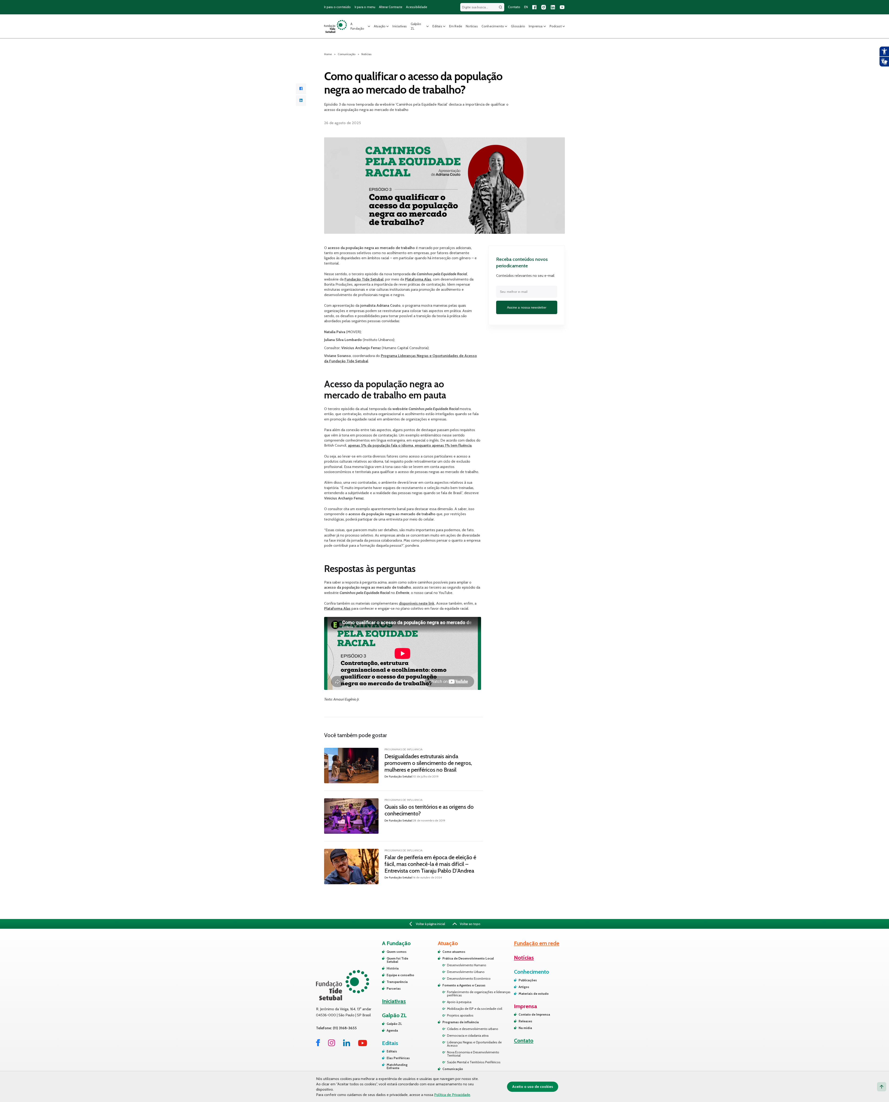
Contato (514, 7)
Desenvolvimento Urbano (466, 971)
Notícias (472, 26)
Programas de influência (460, 1022)
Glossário (518, 26)
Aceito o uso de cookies (532, 1086)
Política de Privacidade (452, 1095)
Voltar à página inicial (430, 923)
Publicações (528, 980)
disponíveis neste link (416, 603)
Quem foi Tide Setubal (397, 960)
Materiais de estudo (534, 993)
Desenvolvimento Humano (466, 965)
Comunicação (452, 1068)
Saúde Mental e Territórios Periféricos (474, 1062)
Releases (525, 1021)
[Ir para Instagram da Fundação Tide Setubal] (331, 1045)
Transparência (397, 981)
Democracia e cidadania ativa (467, 1035)
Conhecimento (493, 26)
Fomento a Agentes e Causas (463, 985)
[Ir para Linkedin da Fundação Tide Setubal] (346, 1045)
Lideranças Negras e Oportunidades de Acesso (474, 1044)
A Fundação (357, 26)
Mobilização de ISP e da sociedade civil (474, 1008)
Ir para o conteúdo (337, 7)
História (393, 968)
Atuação (379, 26)
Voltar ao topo (469, 923)
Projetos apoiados (460, 1015)
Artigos (524, 986)
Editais (437, 26)
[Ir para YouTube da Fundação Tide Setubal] (362, 1045)
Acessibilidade (416, 7)
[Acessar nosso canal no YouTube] (562, 7)
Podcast (556, 26)
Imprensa (536, 26)
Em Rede (455, 26)
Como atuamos (453, 951)
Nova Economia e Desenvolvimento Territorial (473, 1054)
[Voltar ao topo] (881, 1086)
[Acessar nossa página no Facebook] (534, 7)
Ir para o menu (365, 7)
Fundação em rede (536, 943)
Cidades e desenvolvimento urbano (472, 1028)
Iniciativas (399, 26)
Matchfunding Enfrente (397, 1066)
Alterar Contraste (390, 7)
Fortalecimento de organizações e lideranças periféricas (478, 993)
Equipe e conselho (400, 975)
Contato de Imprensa (534, 1014)
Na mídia (525, 1027)
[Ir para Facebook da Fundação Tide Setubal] (318, 1045)
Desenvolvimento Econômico (469, 978)
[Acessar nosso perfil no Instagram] (543, 7)
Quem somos (397, 951)
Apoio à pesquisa (459, 1002)
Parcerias (394, 988)
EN (526, 7)
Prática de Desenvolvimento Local (468, 958)
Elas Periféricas (398, 1058)
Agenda (392, 1030)
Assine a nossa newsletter (526, 307)
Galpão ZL (416, 26)
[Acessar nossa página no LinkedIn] (553, 7)
